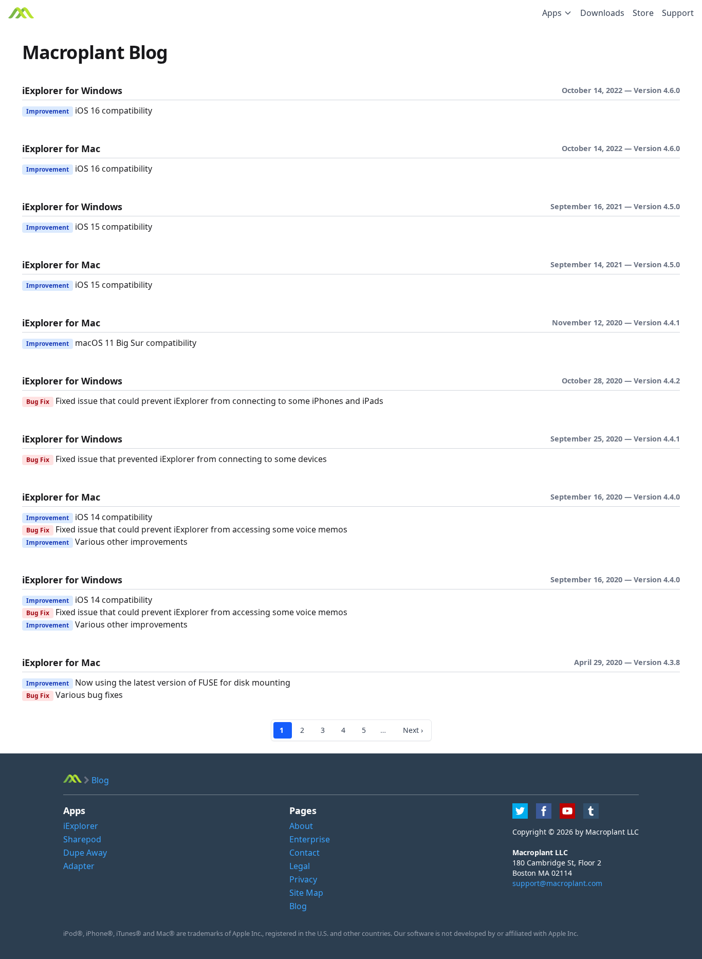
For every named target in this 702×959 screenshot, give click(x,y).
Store (643, 13)
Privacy (303, 879)
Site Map (306, 892)
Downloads (602, 13)
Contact (304, 852)
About (301, 826)
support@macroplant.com (557, 883)
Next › (413, 730)
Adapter (79, 866)
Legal (299, 866)
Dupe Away (85, 852)
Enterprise (309, 839)
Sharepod (82, 839)
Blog (298, 906)
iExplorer (80, 826)
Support (678, 13)
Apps (552, 13)
